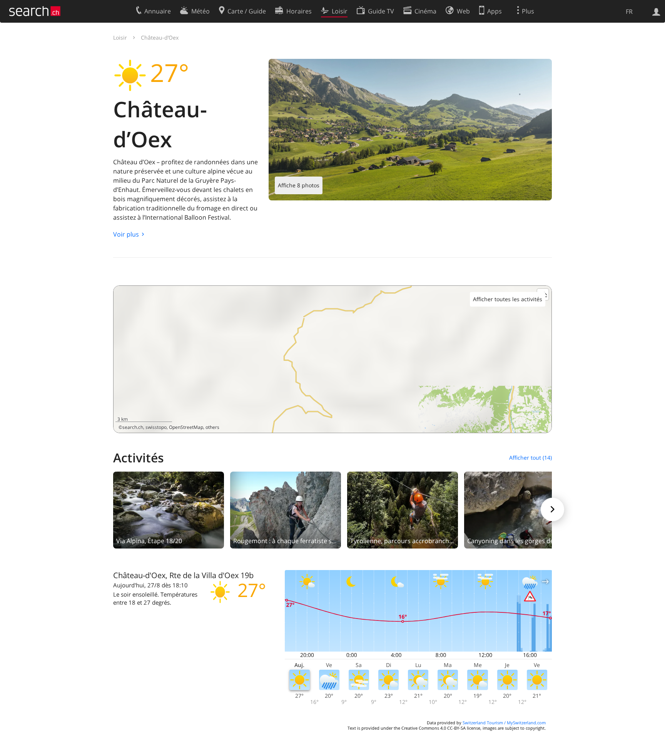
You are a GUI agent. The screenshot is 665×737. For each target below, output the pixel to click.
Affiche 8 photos (298, 185)
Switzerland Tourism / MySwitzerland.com (504, 722)
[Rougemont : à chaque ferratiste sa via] (285, 509)
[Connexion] (656, 11)
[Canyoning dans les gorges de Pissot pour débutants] (519, 509)
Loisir (120, 37)
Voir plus (126, 234)
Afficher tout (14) (530, 457)
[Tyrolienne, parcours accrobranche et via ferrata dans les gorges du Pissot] (402, 509)
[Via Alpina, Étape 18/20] (168, 509)
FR (629, 11)
